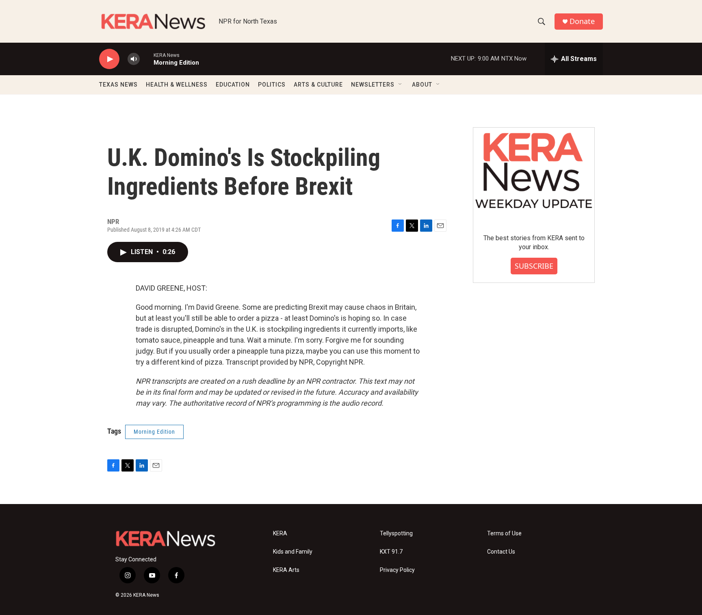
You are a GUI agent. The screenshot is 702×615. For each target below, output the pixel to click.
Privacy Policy (397, 570)
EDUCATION (233, 84)
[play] (109, 59)
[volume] (134, 59)
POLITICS (272, 84)
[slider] (146, 58)
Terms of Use (504, 533)
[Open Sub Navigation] (400, 84)
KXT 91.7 (391, 552)
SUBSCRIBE (534, 266)
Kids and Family (292, 552)
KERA (280, 533)
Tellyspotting (396, 533)
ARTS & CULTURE (318, 84)
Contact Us (501, 552)
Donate (582, 21)
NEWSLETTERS (372, 84)
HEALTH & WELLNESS (177, 84)
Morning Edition (154, 431)
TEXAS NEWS (118, 84)
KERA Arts (286, 570)
